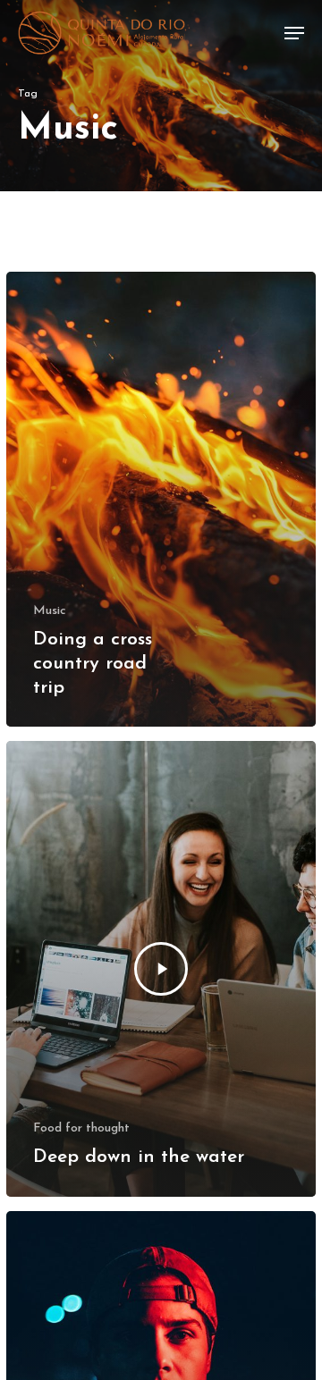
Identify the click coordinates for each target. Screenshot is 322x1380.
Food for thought (81, 1128)
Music (49, 611)
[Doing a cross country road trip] (161, 500)
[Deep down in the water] (161, 969)
